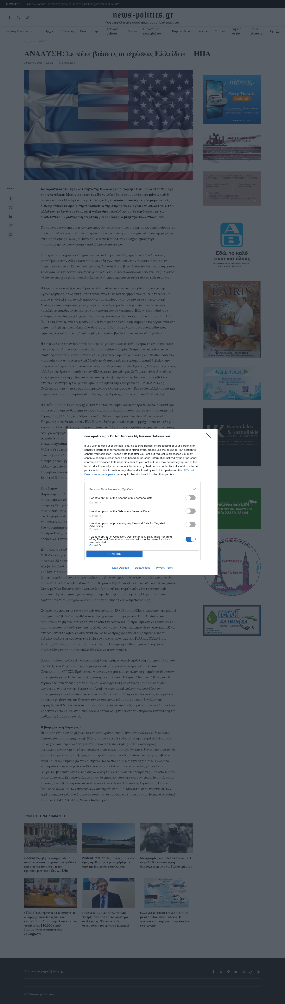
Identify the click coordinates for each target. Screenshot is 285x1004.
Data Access (142, 567)
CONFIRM (114, 554)
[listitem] (142, 489)
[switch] (191, 497)
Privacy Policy (164, 567)
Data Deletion (120, 567)
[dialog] (142, 502)
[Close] (209, 436)
